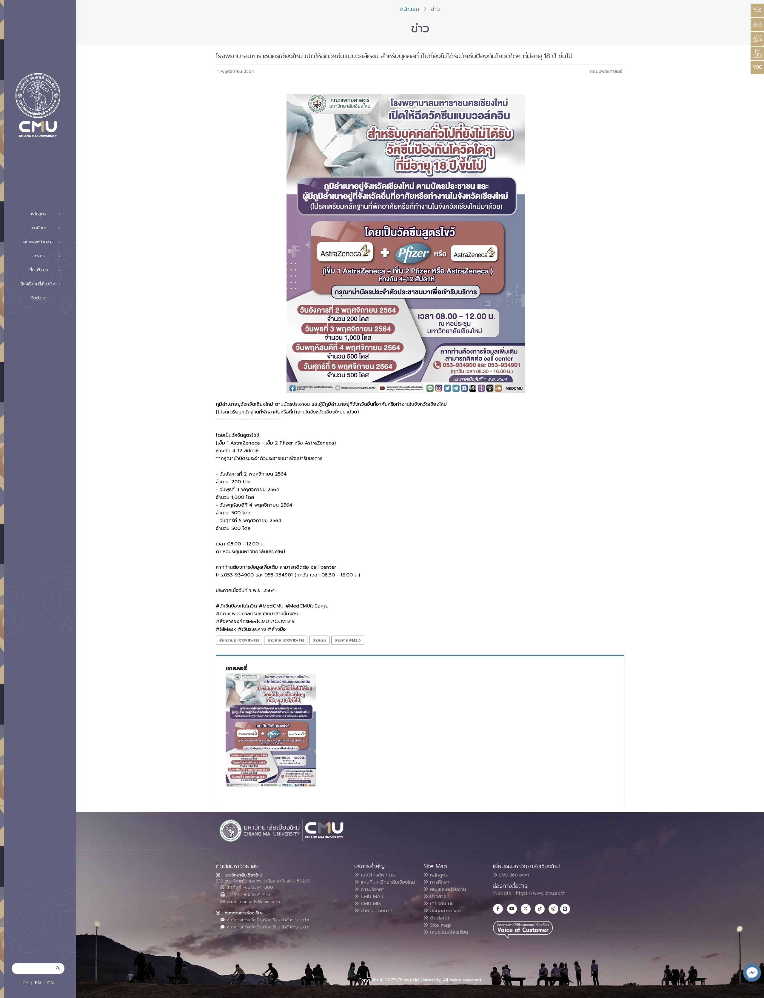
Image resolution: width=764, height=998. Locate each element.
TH (25, 982)
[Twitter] (526, 909)
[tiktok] (540, 909)
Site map (439, 925)
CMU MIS (370, 903)
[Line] (565, 909)
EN (38, 982)
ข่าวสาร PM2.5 (348, 640)
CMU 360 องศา (513, 875)
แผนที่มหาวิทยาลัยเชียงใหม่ (387, 882)
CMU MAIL (371, 896)
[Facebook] (498, 909)
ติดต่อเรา (38, 298)
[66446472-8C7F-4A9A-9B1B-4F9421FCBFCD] (271, 730)
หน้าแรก (409, 9)
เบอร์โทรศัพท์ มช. (377, 875)
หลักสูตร (438, 875)
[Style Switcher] (757, 24)
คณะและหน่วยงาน (447, 889)
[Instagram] (553, 909)
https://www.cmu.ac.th (541, 893)
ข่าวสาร (437, 896)
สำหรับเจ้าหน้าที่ (375, 910)
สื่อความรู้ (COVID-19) (239, 640)
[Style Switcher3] (757, 10)
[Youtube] (512, 909)
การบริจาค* (371, 889)
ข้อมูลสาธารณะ (444, 910)
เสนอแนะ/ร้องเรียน (448, 932)
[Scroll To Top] (753, 991)
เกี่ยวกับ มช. (441, 903)
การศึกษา (438, 882)
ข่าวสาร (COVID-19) (286, 640)
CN (50, 982)
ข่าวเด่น (319, 640)
